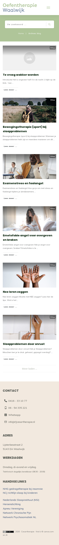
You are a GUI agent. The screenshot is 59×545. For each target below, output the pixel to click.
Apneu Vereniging (13, 508)
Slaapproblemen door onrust (24, 344)
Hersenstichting (12, 504)
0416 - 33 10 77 (17, 400)
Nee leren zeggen (15, 292)
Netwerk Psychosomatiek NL (19, 517)
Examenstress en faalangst (23, 183)
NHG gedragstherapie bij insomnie (23, 488)
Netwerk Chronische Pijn (17, 512)
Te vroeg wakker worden (21, 75)
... (12, 83)
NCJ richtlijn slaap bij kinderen (20, 492)
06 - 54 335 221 (17, 407)
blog (52, 48)
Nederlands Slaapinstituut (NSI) (21, 499)
